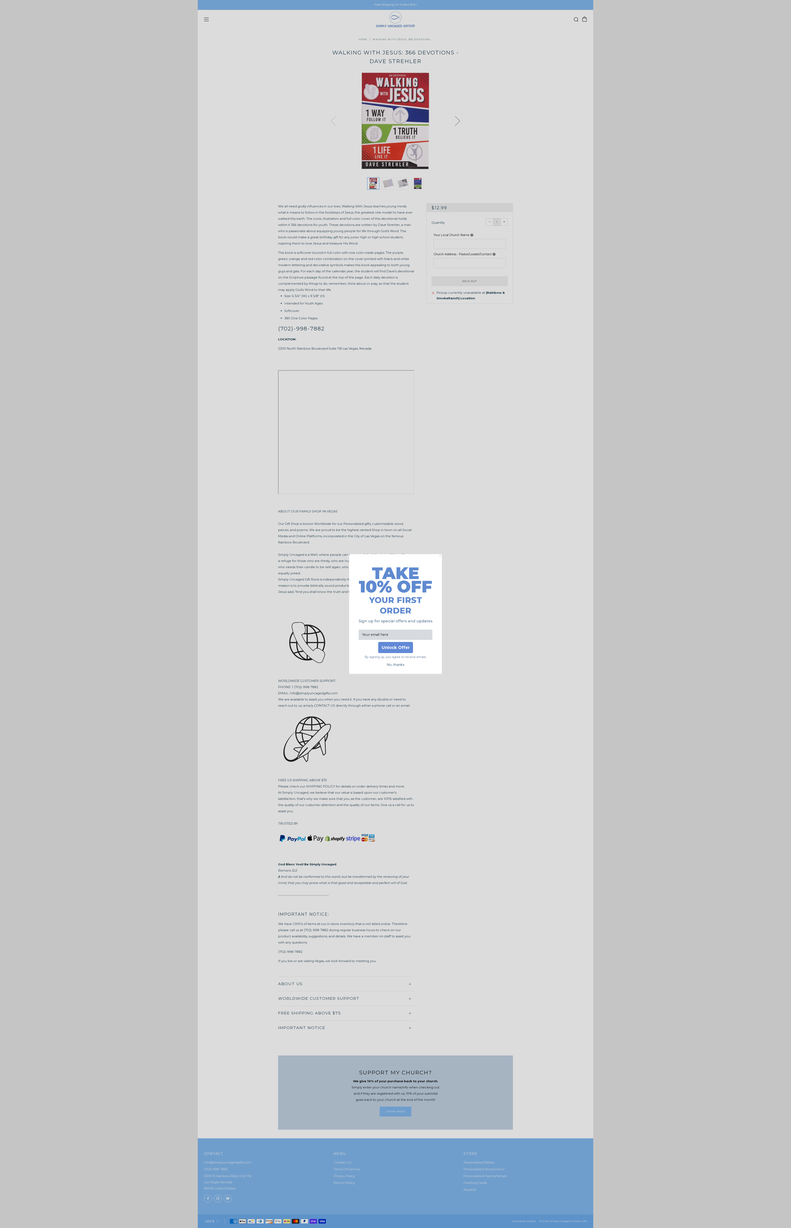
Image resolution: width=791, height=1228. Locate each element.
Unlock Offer (395, 647)
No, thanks (396, 665)
